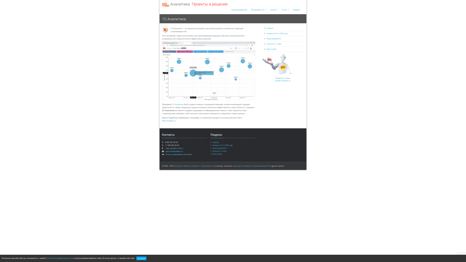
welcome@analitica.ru (174, 151)
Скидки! (296, 10)
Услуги (273, 10)
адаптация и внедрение (242, 166)
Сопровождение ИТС (261, 166)
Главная (269, 28)
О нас (284, 10)
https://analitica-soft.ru (173, 148)
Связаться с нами (273, 44)
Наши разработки (239, 10)
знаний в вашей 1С (283, 81)
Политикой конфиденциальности (59, 258)
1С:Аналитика (177, 104)
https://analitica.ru (169, 121)
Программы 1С (258, 10)
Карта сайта (271, 49)
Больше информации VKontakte (178, 154)
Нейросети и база (282, 78)
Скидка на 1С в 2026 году (277, 33)
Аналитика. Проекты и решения (186, 166)
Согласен (141, 258)
